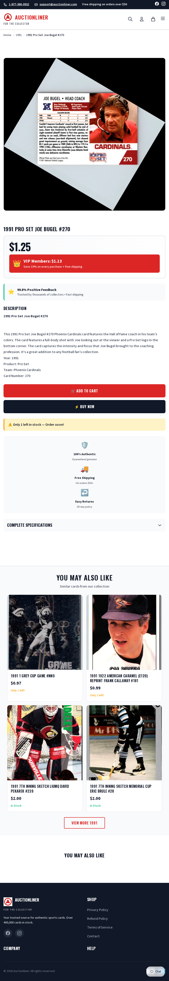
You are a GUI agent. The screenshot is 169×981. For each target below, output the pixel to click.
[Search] (130, 19)
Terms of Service (100, 927)
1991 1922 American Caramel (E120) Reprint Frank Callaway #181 (119, 678)
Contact (93, 936)
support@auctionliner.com (58, 4)
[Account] (141, 19)
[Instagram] (163, 4)
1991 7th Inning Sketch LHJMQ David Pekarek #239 (40, 789)
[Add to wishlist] (65, 665)
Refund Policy (97, 918)
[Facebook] (157, 4)
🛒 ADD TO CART (84, 390)
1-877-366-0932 (19, 4)
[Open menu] (162, 19)
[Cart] (153, 19)
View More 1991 (84, 823)
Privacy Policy (97, 909)
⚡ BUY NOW (84, 406)
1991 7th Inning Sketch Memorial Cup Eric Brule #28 (120, 789)
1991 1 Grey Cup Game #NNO (33, 675)
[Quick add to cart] (75, 665)
